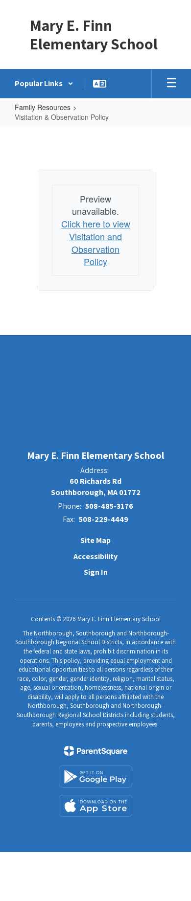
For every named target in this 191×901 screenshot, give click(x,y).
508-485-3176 (109, 506)
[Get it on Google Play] (95, 777)
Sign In (96, 572)
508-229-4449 (103, 519)
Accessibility (95, 556)
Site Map (95, 540)
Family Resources (43, 107)
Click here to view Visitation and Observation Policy (95, 242)
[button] (44, 83)
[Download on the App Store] (95, 806)
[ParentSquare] (96, 750)
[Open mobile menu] (171, 83)
